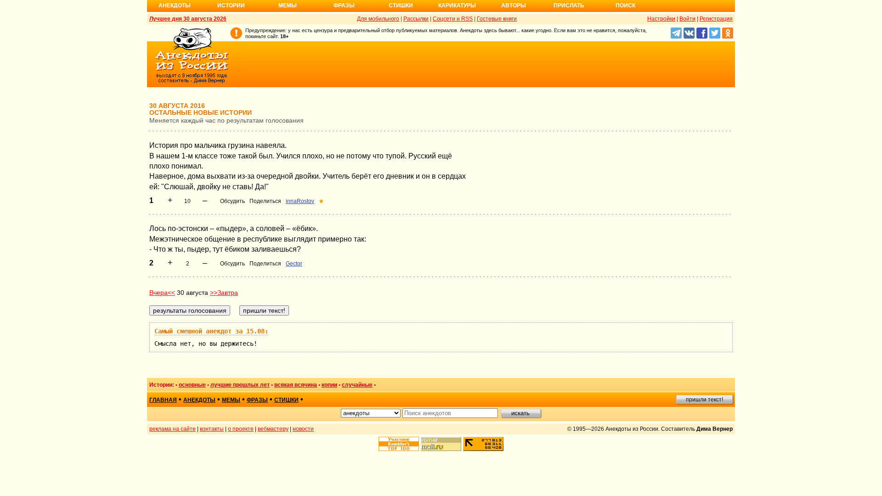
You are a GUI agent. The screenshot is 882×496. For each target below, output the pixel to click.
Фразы (344, 5)
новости (303, 429)
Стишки (401, 5)
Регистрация (716, 19)
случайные (357, 385)
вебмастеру (273, 429)
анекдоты (199, 400)
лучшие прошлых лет (240, 385)
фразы (257, 400)
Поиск (625, 5)
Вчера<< (162, 292)
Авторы (513, 5)
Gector (294, 263)
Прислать (569, 5)
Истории (231, 5)
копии (329, 385)
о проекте (241, 429)
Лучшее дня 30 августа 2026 (187, 19)
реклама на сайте (172, 429)
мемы (231, 400)
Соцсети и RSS (453, 19)
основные (192, 385)
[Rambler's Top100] (399, 444)
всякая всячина (295, 385)
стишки (286, 400)
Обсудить (232, 201)
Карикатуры (457, 5)
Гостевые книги (497, 19)
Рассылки (416, 19)
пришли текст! (704, 399)
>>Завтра (224, 292)
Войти (687, 19)
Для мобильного (378, 19)
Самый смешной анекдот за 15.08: (211, 331)
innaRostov (300, 201)
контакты (212, 429)
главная (163, 400)
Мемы (287, 5)
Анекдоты (174, 5)
